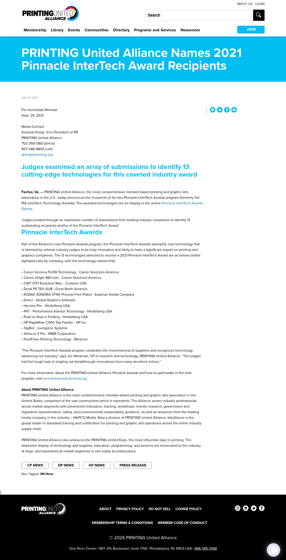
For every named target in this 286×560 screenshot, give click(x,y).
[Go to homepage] (43, 509)
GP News (97, 465)
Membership (35, 30)
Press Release (133, 465)
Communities (97, 30)
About (105, 508)
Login (260, 4)
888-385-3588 (206, 548)
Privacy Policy (130, 508)
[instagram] (237, 508)
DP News (66, 465)
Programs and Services (155, 30)
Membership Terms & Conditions (122, 522)
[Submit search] (259, 15)
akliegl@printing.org (37, 154)
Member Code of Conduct (182, 522)
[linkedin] (245, 508)
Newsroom (190, 30)
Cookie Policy (188, 508)
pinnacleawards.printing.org (65, 378)
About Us (244, 4)
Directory (121, 30)
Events (74, 30)
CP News (35, 465)
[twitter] (254, 508)
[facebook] (262, 508)
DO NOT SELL (160, 508)
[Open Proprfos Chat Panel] (273, 550)
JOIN (251, 29)
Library (57, 30)
